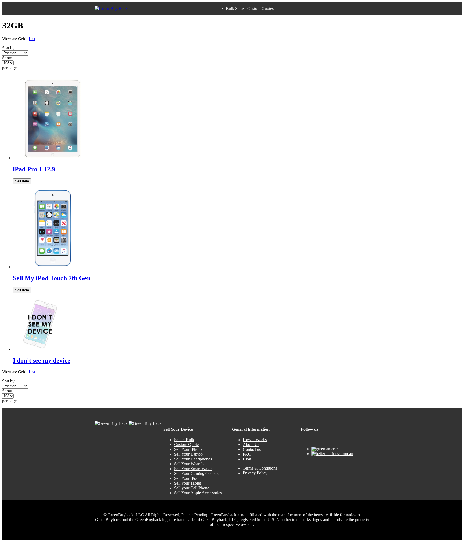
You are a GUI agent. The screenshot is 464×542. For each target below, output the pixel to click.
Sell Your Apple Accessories (198, 493)
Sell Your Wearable (190, 464)
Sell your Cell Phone (191, 488)
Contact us (252, 449)
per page (9, 67)
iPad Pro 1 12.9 (34, 169)
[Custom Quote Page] (40, 349)
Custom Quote (186, 444)
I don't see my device (41, 360)
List (32, 38)
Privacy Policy (255, 473)
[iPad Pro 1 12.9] (53, 158)
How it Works (255, 439)
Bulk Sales (235, 8)
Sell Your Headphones (193, 459)
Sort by (8, 48)
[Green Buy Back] (111, 8)
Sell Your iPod (186, 478)
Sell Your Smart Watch (193, 468)
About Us (251, 444)
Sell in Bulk (184, 439)
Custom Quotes (260, 8)
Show (7, 58)
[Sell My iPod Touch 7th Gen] (53, 266)
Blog (247, 459)
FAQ (247, 454)
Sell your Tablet (187, 483)
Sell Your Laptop (188, 454)
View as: (9, 38)
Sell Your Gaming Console (196, 473)
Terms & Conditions (260, 468)
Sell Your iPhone (188, 449)
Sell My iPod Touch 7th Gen (51, 278)
